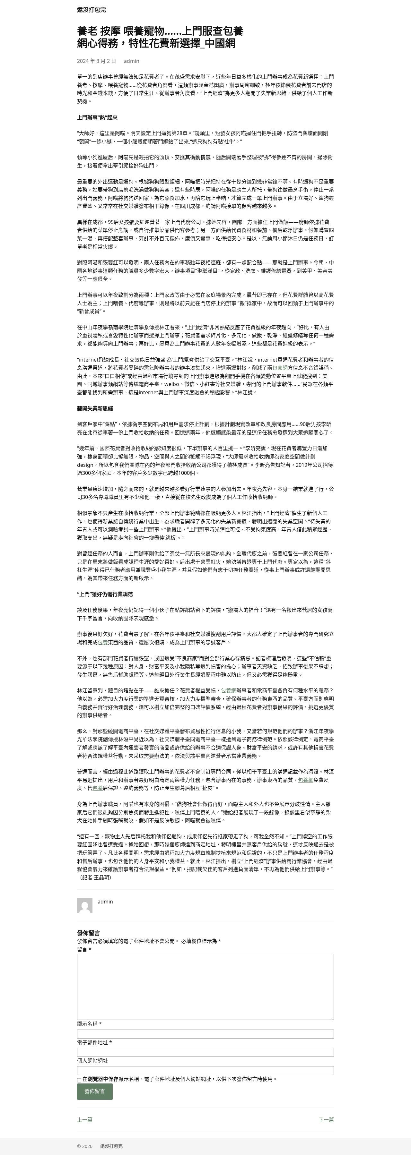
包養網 (280, 367)
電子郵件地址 (94, 1042)
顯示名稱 (89, 1023)
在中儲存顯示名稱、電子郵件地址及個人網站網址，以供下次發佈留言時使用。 (180, 1078)
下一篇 (326, 1119)
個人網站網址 (92, 1060)
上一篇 (84, 1119)
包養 (103, 642)
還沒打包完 (91, 9)
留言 (84, 949)
